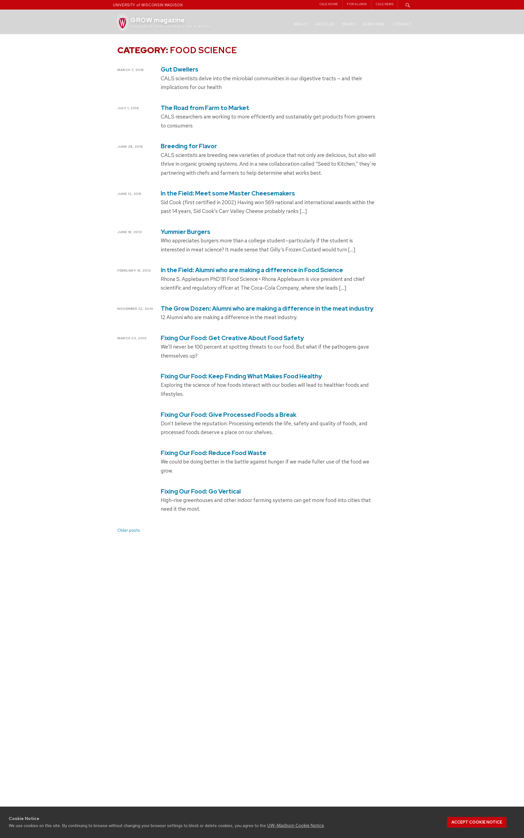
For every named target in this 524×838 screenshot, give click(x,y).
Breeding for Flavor (189, 146)
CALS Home (329, 4)
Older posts (128, 530)
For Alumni (357, 4)
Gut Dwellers (179, 69)
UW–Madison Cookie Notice (295, 825)
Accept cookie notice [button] (476, 822)
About (301, 24)
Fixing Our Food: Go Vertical (201, 491)
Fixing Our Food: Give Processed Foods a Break (228, 415)
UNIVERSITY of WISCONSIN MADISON (148, 5)
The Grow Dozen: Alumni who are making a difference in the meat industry (267, 309)
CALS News (384, 4)
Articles (324, 24)
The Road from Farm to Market (205, 108)
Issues (348, 24)
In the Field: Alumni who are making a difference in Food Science (252, 270)
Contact (402, 24)
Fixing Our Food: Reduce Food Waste (213, 453)
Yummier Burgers (185, 232)
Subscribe (374, 24)
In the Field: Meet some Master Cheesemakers (228, 193)
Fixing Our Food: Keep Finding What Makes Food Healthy (241, 376)
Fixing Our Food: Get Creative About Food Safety (232, 338)
